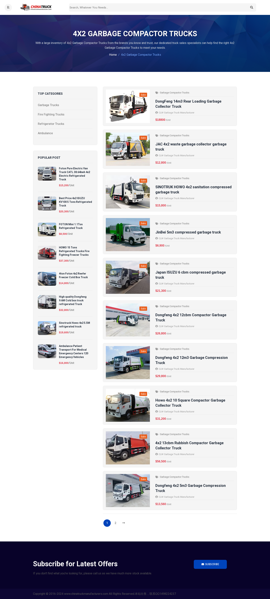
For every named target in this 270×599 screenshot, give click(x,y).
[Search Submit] (251, 7)
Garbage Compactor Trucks (174, 92)
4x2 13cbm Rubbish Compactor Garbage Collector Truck (189, 446)
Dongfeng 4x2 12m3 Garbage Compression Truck (191, 360)
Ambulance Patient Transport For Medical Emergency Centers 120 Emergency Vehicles (73, 351)
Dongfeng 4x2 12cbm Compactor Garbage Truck (190, 318)
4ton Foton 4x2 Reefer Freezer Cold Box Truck (73, 275)
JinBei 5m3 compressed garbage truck (188, 232)
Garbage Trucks (48, 105)
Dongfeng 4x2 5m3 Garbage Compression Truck (190, 488)
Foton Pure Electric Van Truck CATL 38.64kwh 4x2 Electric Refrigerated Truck (74, 174)
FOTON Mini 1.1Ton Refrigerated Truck (71, 226)
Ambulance (45, 133)
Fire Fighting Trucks (51, 114)
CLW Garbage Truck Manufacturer (176, 112)
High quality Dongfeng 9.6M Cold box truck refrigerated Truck (73, 300)
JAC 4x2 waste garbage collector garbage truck (190, 147)
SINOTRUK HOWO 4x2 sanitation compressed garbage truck (193, 190)
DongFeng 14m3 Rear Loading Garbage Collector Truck (188, 104)
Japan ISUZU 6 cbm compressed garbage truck (190, 275)
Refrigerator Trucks (51, 124)
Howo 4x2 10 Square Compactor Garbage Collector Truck (190, 403)
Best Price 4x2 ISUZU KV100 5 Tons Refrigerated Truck (75, 202)
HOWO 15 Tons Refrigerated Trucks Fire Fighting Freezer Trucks (74, 251)
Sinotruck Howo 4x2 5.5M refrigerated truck (74, 325)
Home (113, 55)
